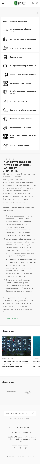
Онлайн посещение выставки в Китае (23, 92)
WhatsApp (25, 447)
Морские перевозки (18, 22)
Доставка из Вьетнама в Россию (23, 75)
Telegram (20, 447)
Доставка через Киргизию (21, 101)
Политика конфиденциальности (21, 457)
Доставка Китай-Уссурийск (21, 145)
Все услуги (37, 12)
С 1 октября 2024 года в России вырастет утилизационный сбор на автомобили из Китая (15, 364)
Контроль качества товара (21, 119)
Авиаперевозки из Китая (20, 128)
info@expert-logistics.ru (21, 432)
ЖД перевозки (16, 57)
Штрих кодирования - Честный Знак (23, 136)
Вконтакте (14, 447)
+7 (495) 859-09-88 (20, 428)
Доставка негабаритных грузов (23, 110)
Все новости (37, 331)
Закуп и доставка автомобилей (23, 39)
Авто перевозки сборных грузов (20, 30)
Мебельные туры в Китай (20, 83)
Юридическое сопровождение (23, 66)
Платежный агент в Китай (20, 48)
